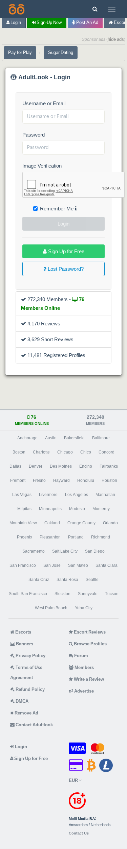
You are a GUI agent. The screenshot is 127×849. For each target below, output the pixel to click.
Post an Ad (86, 22)
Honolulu (85, 480)
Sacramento (33, 551)
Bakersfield (74, 438)
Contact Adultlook (34, 725)
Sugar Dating (60, 52)
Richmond (100, 537)
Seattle (92, 580)
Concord (106, 452)
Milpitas (24, 509)
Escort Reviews (89, 632)
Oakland (52, 523)
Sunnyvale (88, 594)
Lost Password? (65, 268)
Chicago (65, 452)
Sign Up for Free (65, 251)
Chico (85, 452)
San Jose (52, 565)
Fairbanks (109, 466)
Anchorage (27, 438)
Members (83, 667)
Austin (51, 438)
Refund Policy (30, 689)
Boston (19, 452)
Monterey (101, 509)
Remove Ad (26, 713)
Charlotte (41, 452)
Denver (35, 466)
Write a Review (88, 679)
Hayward (61, 480)
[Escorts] (16, 9)
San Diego (95, 551)
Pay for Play (20, 52)
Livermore (48, 495)
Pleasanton (50, 537)
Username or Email (43, 103)
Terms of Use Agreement (26, 672)
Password (33, 134)
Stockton (62, 594)
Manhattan (105, 495)
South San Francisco (28, 594)
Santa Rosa (67, 580)
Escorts (22, 632)
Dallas (15, 466)
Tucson (112, 594)
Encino (85, 466)
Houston (109, 480)
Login (15, 22)
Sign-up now (49, 22)
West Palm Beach (51, 608)
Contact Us (79, 833)
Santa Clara (107, 565)
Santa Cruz (38, 580)
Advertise (83, 691)
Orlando (110, 523)
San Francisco (22, 565)
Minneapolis (50, 509)
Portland (76, 537)
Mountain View (23, 523)
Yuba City (83, 608)
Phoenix (24, 537)
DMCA (21, 701)
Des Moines (61, 466)
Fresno (39, 480)
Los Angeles (76, 495)
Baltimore (101, 438)
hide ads (116, 39)
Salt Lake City (65, 551)
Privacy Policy (30, 655)
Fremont (17, 480)
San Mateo (78, 565)
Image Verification (42, 165)
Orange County (81, 523)
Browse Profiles (90, 644)
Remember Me (57, 208)
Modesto (77, 509)
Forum (80, 655)
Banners (24, 644)
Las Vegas (21, 495)
